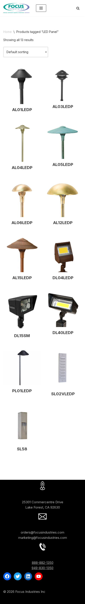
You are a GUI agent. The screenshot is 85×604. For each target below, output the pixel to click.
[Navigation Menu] (41, 8)
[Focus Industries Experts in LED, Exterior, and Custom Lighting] (16, 8)
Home (7, 32)
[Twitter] (18, 576)
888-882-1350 (42, 563)
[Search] (78, 8)
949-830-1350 (42, 568)
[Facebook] (7, 576)
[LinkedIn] (28, 576)
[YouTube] (38, 576)
